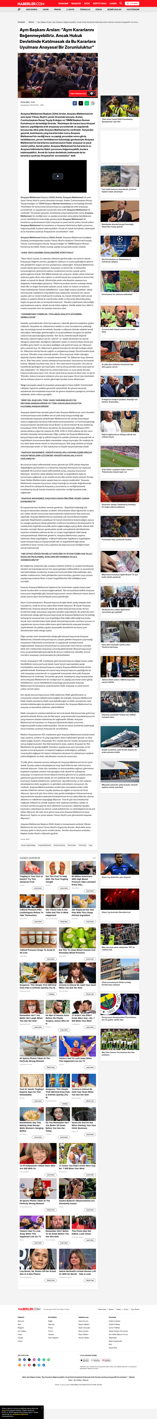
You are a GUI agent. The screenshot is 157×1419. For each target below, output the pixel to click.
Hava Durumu (83, 1321)
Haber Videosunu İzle (78, 93)
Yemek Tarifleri (83, 1338)
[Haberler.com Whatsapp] (44, 1360)
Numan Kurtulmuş (59, 845)
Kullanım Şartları (114, 1321)
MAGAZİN (76, 3)
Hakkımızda (102, 1309)
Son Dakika (22, 1331)
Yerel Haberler (53, 1338)
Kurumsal (112, 1317)
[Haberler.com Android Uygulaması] (96, 1360)
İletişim (119, 1309)
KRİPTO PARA (99, 3)
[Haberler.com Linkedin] (39, 1360)
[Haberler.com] (29, 1309)
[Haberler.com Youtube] (29, 1365)
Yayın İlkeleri (135, 1309)
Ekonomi (21, 1321)
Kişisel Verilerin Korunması (118, 1331)
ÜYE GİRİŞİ (133, 3)
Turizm (50, 1331)
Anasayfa (21, 22)
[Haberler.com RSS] (19, 1365)
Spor (19, 1324)
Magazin (21, 1328)
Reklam (111, 1309)
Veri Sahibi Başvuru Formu (118, 1334)
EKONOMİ (63, 3)
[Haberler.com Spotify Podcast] (48, 1360)
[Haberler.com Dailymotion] (44, 1365)
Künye (126, 1309)
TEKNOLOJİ (85, 9)
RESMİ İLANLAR (114, 9)
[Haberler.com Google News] (19, 1360)
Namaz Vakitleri (83, 1324)
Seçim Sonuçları (84, 1328)
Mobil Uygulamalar (115, 1341)
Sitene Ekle (113, 1348)
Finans (50, 1328)
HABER (113, 3)
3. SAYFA (70, 9)
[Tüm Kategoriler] (19, 9)
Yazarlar (51, 1334)
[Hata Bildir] (74, 1385)
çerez (4, 1410)
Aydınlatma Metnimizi (20, 1414)
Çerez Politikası (114, 1328)
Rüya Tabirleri (83, 1334)
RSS (110, 1344)
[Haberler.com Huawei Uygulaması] (106, 1360)
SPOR (87, 3)
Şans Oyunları (83, 1331)
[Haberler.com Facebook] (24, 1360)
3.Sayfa (20, 1338)
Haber (70, 1380)
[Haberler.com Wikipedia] (24, 1365)
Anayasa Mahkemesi (44, 845)
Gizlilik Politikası (114, 1324)
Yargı (90, 845)
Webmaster (113, 1338)
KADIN (46, 9)
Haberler (21, 1317)
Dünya (20, 1341)
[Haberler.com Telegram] (39, 1365)
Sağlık (50, 1321)
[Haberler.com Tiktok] (34, 1365)
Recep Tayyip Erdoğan (28, 845)
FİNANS (57, 9)
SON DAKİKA (31, 9)
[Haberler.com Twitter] (29, 1360)
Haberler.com (83, 1317)
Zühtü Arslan (72, 845)
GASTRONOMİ (133, 9)
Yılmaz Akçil (82, 845)
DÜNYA (99, 9)
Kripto (20, 1334)
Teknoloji (51, 1324)
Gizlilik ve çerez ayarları (62, 1385)
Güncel (31, 22)
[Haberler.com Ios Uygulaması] (85, 1360)
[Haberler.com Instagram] (34, 1360)
